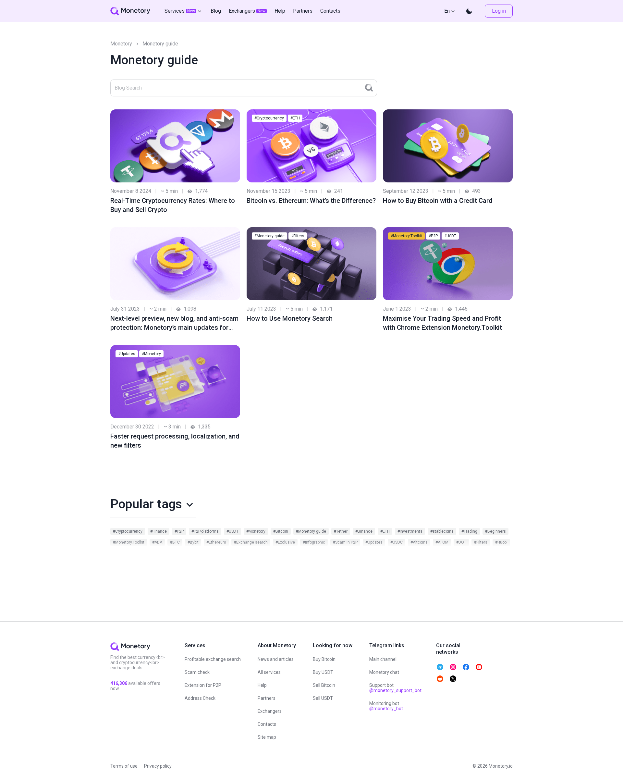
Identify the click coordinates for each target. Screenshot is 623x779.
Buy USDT (323, 672)
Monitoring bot (386, 706)
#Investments (409, 531)
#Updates (126, 354)
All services (269, 672)
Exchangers (270, 711)
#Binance (364, 531)
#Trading (469, 531)
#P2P (433, 236)
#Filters (297, 236)
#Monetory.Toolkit (406, 236)
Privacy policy (158, 766)
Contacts (267, 724)
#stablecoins (442, 531)
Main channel (383, 659)
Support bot (395, 688)
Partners (266, 698)
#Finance (158, 531)
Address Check (200, 698)
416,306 (118, 683)
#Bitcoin (280, 531)
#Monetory (151, 354)
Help (262, 685)
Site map (267, 737)
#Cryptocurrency (269, 118)
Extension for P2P (203, 685)
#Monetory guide (269, 236)
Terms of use (124, 766)
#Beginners (495, 531)
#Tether (341, 531)
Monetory (121, 44)
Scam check (197, 672)
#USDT (450, 236)
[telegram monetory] (440, 667)
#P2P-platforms (205, 531)
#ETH (295, 118)
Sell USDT (323, 698)
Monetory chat (384, 672)
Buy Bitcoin (324, 659)
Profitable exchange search (213, 659)
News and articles (276, 659)
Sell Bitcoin (324, 685)
